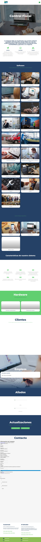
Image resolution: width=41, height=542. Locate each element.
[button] (39, 2)
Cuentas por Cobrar (30, 85)
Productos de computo (30, 310)
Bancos (10, 115)
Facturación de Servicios (10, 160)
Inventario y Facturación (10, 85)
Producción (30, 145)
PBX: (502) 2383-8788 (7, 531)
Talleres (10, 191)
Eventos (10, 206)
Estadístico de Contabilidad (11, 176)
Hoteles (30, 191)
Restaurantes (30, 176)
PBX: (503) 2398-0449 (25, 532)
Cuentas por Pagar (10, 100)
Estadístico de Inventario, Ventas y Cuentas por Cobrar (30, 161)
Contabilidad (30, 100)
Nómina (10, 130)
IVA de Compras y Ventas (30, 115)
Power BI (10, 234)
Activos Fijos (11, 145)
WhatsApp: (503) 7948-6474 (27, 534)
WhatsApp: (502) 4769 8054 (9, 533)
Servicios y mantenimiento (10, 310)
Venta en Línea (11, 249)
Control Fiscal (30, 234)
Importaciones (30, 130)
